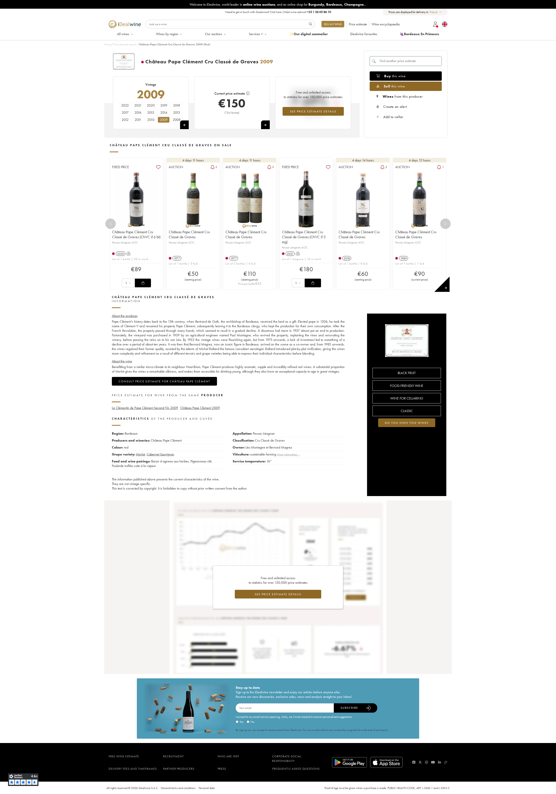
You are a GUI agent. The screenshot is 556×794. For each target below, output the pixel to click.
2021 (138, 105)
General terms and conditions (178, 788)
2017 (125, 112)
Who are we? (228, 756)
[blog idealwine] (445, 762)
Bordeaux (334, 4)
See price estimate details (313, 111)
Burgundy (316, 4)
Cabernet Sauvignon (160, 454)
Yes (241, 722)
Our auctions (213, 34)
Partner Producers (178, 769)
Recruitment (173, 756)
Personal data (207, 788)
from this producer (403, 96)
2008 (176, 119)
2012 (125, 119)
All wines (123, 34)
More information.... (288, 454)
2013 (176, 112)
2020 (151, 105)
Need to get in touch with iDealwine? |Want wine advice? (278, 12)
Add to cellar (393, 117)
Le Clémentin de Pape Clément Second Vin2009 (145, 408)
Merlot (140, 454)
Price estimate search (125, 44)
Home (107, 44)
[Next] (445, 224)
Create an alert (395, 106)
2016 (137, 112)
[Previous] (110, 224)
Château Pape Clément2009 (200, 408)
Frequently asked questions (296, 769)
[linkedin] (439, 762)
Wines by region (167, 34)
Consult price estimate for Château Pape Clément (164, 381)
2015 (150, 112)
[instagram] (426, 762)
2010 (150, 119)
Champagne (354, 4)
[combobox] (436, 12)
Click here (276, 12)
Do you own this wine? (407, 423)
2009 (164, 119)
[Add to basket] (143, 283)
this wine (395, 76)
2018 (176, 105)
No (252, 722)
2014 (163, 112)
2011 (138, 119)
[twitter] (420, 762)
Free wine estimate (124, 756)
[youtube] (433, 762)
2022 (125, 105)
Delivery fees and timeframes (133, 769)
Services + (256, 34)
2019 (163, 105)
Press (222, 769)
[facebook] (413, 762)
